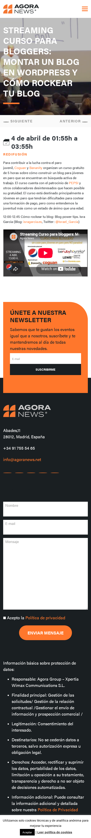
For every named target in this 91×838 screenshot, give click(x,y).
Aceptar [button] (27, 832)
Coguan (20, 167)
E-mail (16, 359)
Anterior (71, 120)
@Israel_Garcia (66, 221)
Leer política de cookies (54, 832)
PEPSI (73, 182)
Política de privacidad (45, 617)
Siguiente (21, 120)
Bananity (35, 167)
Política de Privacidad (58, 809)
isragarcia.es (32, 221)
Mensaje (12, 541)
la (36, 617)
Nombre (11, 505)
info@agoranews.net (22, 459)
